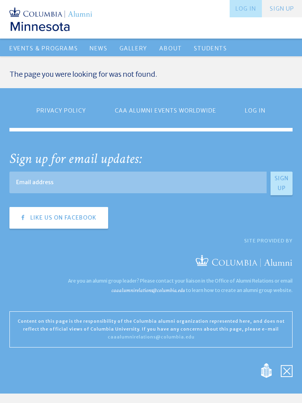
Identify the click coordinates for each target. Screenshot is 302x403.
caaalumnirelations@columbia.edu (148, 290)
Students (210, 48)
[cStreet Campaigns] (287, 369)
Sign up (282, 8)
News (98, 48)
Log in (246, 8)
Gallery (133, 48)
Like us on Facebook (62, 217)
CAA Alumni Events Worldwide (165, 110)
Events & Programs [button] (43, 48)
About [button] (170, 48)
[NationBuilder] (270, 369)
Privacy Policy (61, 110)
